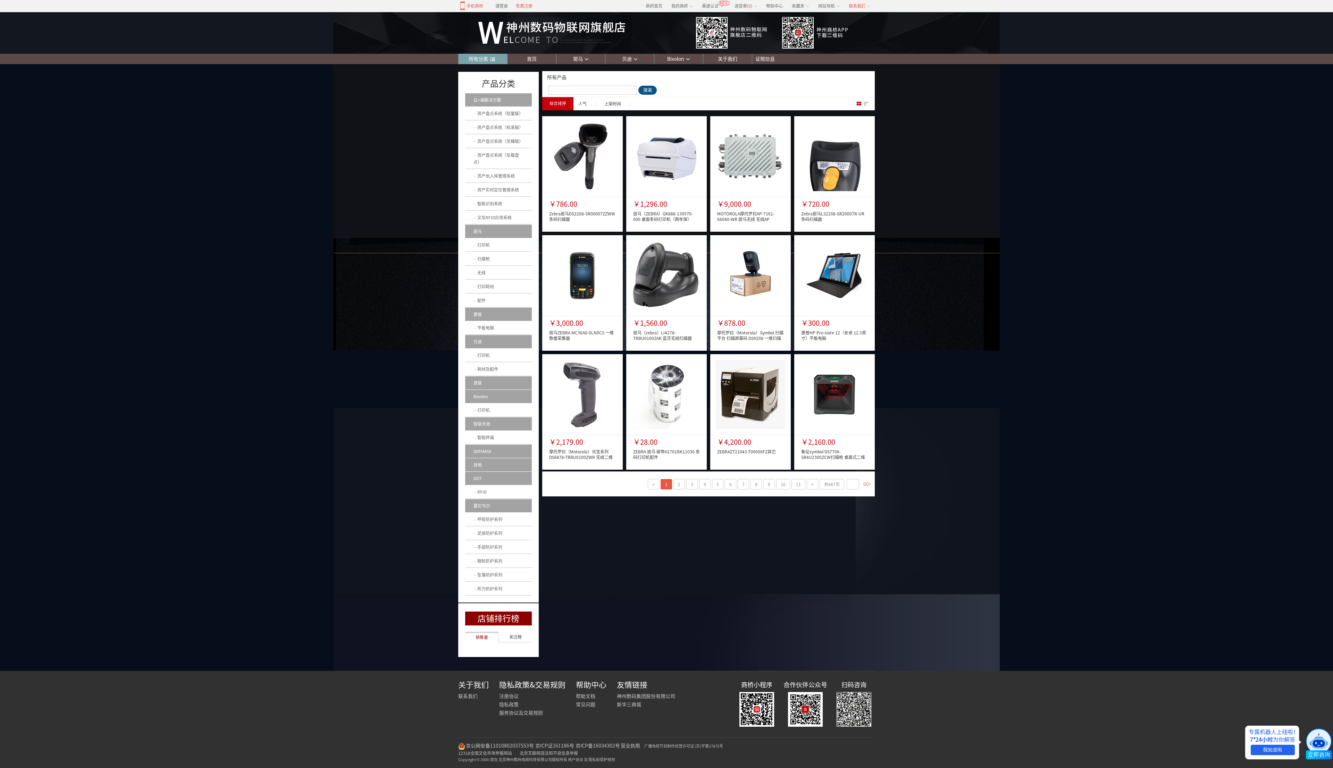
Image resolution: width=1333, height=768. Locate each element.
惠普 (477, 314)
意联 (477, 383)
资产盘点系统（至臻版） (500, 141)
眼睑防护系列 (489, 561)
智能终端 (485, 437)
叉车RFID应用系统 (494, 217)
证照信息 (763, 59)
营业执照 (630, 745)
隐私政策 (509, 704)
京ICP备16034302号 (598, 745)
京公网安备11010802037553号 (500, 745)
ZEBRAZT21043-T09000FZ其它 (746, 452)
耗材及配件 (487, 369)
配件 (481, 300)
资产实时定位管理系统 (498, 190)
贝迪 (627, 59)
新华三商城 (629, 704)
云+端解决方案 (487, 100)
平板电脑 (485, 328)
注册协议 (509, 696)
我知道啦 (1272, 749)
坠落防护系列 (489, 575)
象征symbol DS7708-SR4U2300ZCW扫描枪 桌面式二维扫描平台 (833, 457)
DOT (477, 478)
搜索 (647, 90)
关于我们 (727, 59)
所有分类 (478, 59)
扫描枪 (483, 259)
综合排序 (558, 103)
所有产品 (557, 77)
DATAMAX (482, 451)
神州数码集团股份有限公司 (646, 696)
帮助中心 (774, 6)
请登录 (501, 6)
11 (798, 484)
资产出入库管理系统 (496, 176)
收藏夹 (798, 6)
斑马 (578, 59)
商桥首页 (654, 6)
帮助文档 (585, 696)
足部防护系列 (489, 533)
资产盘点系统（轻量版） (500, 113)
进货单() (743, 6)
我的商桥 (679, 6)
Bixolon (675, 59)
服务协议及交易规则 (521, 712)
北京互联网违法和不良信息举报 (549, 753)
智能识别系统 (489, 204)
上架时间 (612, 104)
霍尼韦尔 (481, 506)
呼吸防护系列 (489, 519)
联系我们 (468, 696)
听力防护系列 (489, 589)
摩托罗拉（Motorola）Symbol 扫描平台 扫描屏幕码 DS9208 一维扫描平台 (750, 338)
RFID (482, 492)
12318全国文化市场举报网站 (485, 753)
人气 (582, 104)
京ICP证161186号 (554, 745)
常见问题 (585, 704)
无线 (481, 273)
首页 (532, 59)
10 (783, 484)
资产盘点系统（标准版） (500, 127)
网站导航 (826, 6)
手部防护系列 (489, 547)
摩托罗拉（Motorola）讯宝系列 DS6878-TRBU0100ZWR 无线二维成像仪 (581, 457)
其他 (477, 465)
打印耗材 (485, 286)
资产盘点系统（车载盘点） (496, 158)
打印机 (483, 245)
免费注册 (524, 6)
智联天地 (481, 424)
